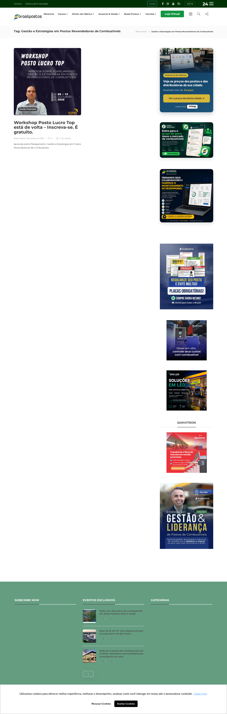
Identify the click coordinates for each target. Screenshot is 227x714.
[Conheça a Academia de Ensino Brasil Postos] (186, 195)
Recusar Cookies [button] (101, 703)
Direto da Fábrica (82, 14)
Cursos (62, 14)
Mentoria (49, 14)
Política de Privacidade (37, 3)
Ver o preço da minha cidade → (187, 98)
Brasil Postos (141, 31)
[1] (187, 340)
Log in (190, 3)
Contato (18, 3)
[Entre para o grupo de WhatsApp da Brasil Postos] (186, 140)
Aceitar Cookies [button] (126, 703)
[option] (113, 638)
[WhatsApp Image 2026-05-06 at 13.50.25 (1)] (187, 390)
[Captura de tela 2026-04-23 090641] (187, 452)
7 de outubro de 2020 (35, 138)
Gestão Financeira (27, 109)
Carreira (149, 14)
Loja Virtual (172, 13)
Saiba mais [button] (200, 693)
